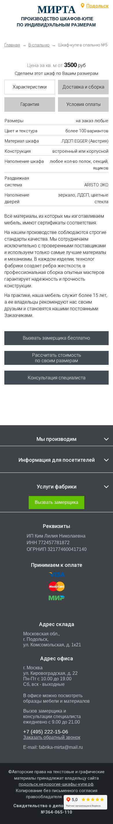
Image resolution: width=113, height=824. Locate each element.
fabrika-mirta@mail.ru (61, 747)
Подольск (97, 6)
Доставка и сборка (83, 87)
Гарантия (30, 104)
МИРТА (56, 9)
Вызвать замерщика (56, 502)
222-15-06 (45, 732)
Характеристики (30, 87)
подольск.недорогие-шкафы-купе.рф (56, 784)
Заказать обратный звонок (51, 737)
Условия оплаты (83, 104)
